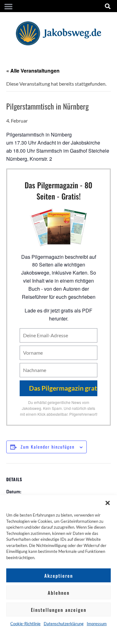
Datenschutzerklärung (64, 623)
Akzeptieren (58, 575)
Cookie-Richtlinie (25, 623)
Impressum (97, 623)
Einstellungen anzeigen (58, 609)
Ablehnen (59, 592)
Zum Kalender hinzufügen (48, 446)
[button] (108, 503)
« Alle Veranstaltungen (33, 70)
